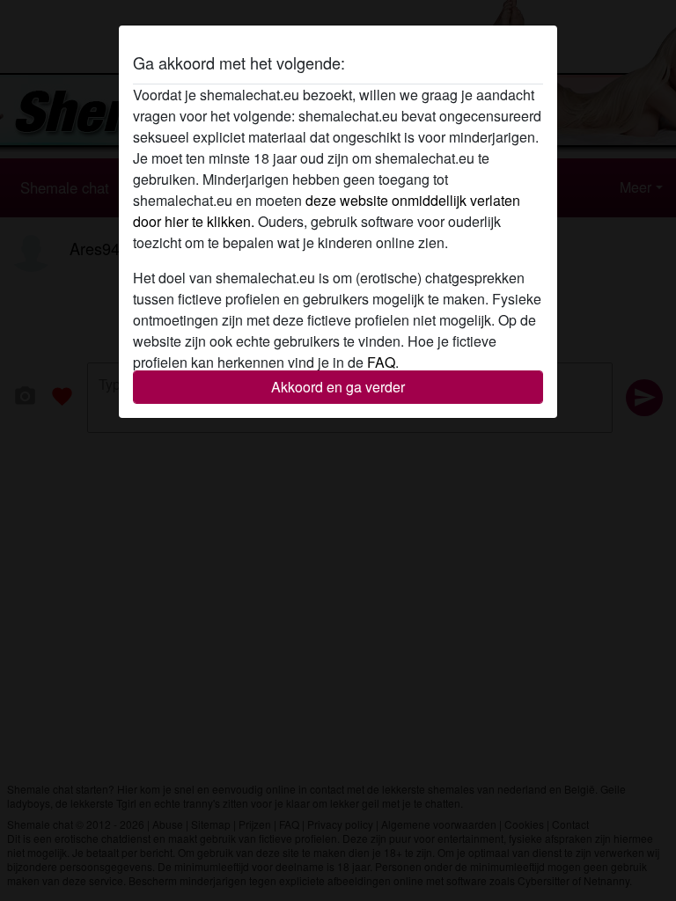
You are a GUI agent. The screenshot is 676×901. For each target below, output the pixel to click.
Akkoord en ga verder (338, 387)
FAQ (381, 362)
